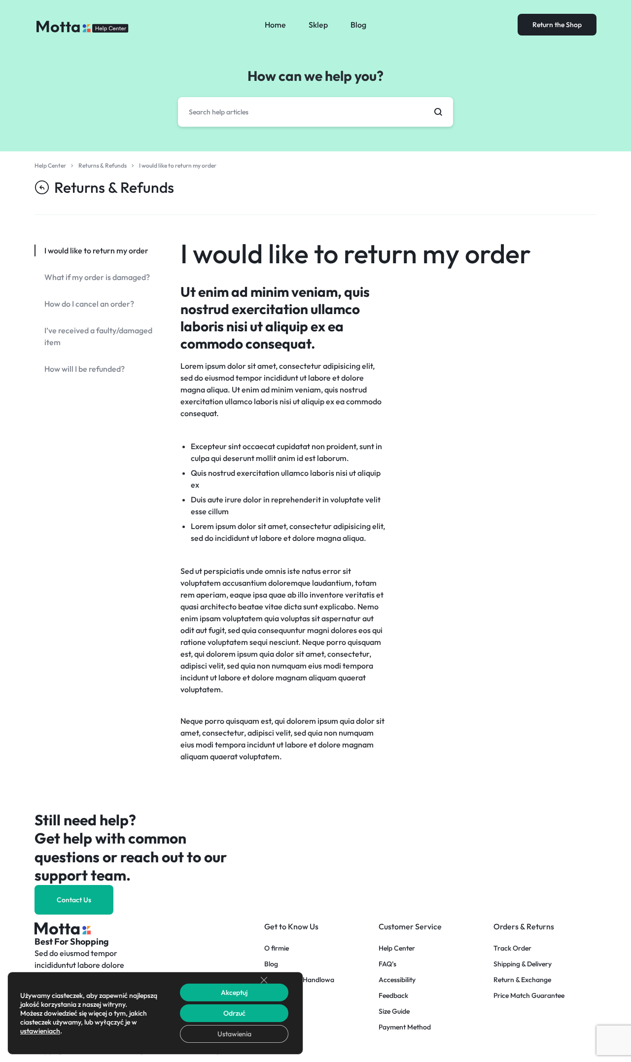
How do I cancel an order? (89, 304)
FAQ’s (387, 964)
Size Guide (394, 1011)
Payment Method (405, 1027)
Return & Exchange (522, 980)
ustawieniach (40, 1031)
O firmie (276, 948)
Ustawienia (234, 1033)
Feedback (393, 995)
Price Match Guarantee (528, 995)
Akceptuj (234, 992)
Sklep (318, 25)
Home (275, 25)
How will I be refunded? (84, 369)
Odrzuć (234, 1013)
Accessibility (397, 980)
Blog (358, 25)
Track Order (512, 948)
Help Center (397, 948)
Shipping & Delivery (522, 964)
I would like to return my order (355, 253)
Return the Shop (557, 24)
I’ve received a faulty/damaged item (98, 336)
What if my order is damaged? (97, 277)
